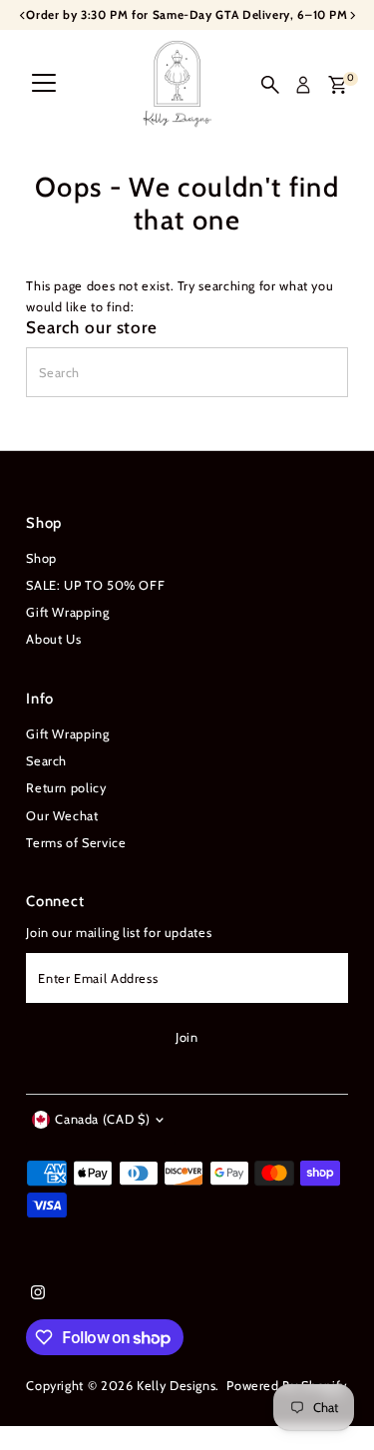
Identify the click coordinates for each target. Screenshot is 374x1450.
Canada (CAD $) (102, 1119)
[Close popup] (343, 1155)
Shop (41, 558)
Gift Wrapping (67, 612)
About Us (53, 639)
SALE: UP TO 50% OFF (95, 585)
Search (46, 760)
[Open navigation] (44, 85)
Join (187, 1037)
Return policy (66, 787)
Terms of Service (76, 842)
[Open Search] (270, 85)
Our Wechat (62, 815)
